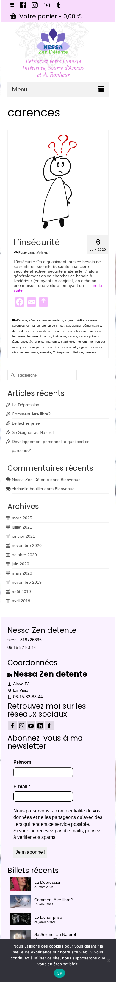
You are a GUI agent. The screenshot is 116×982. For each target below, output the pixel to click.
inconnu (45, 336)
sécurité (17, 352)
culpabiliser (73, 325)
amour (46, 320)
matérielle (67, 341)
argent (69, 320)
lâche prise (19, 341)
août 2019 (21, 591)
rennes (63, 347)
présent (51, 347)
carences (18, 325)
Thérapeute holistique (68, 352)
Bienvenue (71, 479)
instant (72, 336)
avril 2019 (21, 600)
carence (91, 320)
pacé (23, 347)
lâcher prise (37, 341)
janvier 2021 (23, 536)
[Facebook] (12, 725)
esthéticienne (77, 331)
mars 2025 (22, 517)
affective (34, 320)
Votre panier (50, 16)
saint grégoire (78, 347)
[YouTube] (31, 725)
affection (21, 320)
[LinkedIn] (40, 725)
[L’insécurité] (58, 180)
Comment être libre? (31, 414)
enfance (61, 331)
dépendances (21, 331)
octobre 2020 (24, 554)
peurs (40, 347)
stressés (45, 352)
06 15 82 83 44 (21, 647)
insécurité (59, 336)
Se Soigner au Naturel (33, 432)
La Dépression (25, 404)
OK (59, 973)
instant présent (89, 336)
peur (32, 347)
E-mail (21, 786)
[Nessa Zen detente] (53, 41)
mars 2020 (22, 573)
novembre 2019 (27, 582)
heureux (32, 336)
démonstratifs (92, 325)
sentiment (31, 352)
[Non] (109, 960)
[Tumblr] (49, 725)
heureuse (18, 336)
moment (81, 341)
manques (52, 341)
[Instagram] (22, 725)
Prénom (22, 762)
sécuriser (96, 347)
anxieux (57, 320)
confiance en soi (53, 325)
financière (95, 331)
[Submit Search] (11, 375)
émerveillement (43, 331)
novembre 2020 (27, 545)
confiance (33, 325)
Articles (42, 252)
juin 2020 (20, 564)
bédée (80, 320)
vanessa (90, 352)
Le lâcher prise (26, 423)
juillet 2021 (22, 527)
